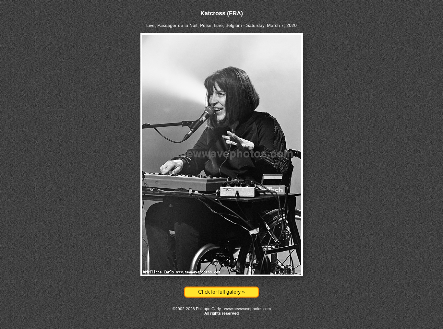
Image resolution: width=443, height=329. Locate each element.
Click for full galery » (221, 292)
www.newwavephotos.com (247, 309)
